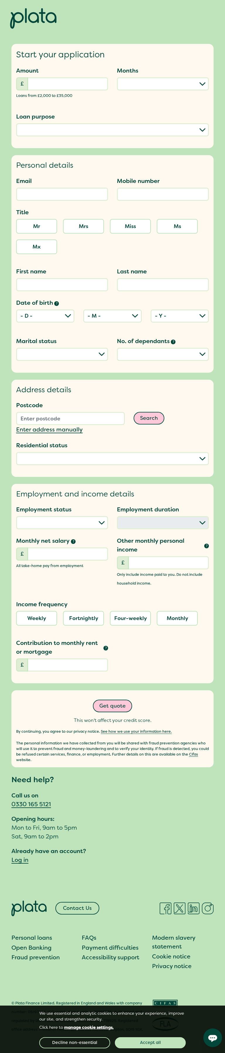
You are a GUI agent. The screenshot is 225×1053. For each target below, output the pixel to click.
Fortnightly (83, 618)
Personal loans (31, 937)
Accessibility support (110, 957)
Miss (130, 226)
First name (31, 271)
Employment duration (148, 509)
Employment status (43, 509)
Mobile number (138, 181)
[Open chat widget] (212, 1037)
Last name (132, 271)
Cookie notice (171, 956)
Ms (177, 226)
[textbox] (62, 194)
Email (24, 181)
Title (22, 212)
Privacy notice (172, 966)
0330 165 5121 (31, 804)
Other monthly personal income (162, 545)
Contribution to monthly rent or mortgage (61, 647)
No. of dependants (145, 341)
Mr (36, 226)
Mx (37, 246)
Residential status (41, 445)
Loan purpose (35, 116)
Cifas (193, 754)
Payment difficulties (110, 947)
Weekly (36, 618)
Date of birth (37, 303)
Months (127, 70)
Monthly (177, 618)
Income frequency (42, 604)
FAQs (89, 937)
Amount (27, 70)
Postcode (29, 405)
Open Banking (31, 947)
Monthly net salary (45, 541)
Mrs (83, 226)
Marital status (36, 341)
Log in (19, 860)
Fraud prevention (35, 957)
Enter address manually (49, 429)
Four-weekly (130, 618)
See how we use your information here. (136, 731)
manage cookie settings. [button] (89, 1027)
